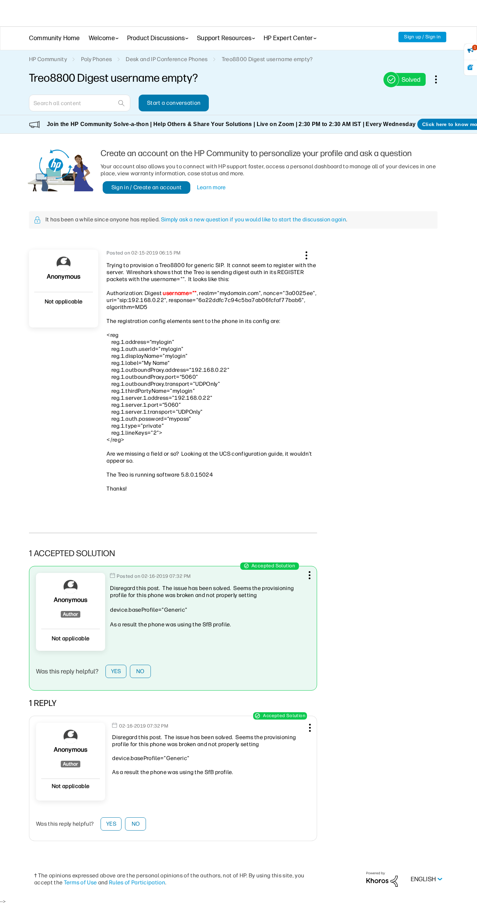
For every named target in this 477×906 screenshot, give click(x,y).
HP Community (48, 59)
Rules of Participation (137, 882)
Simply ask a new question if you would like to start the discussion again (253, 219)
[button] (306, 254)
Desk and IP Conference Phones (166, 59)
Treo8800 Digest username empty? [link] (267, 59)
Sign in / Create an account (146, 187)
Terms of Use (80, 882)
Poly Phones (96, 59)
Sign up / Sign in (422, 37)
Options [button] (440, 79)
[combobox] (79, 103)
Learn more (211, 187)
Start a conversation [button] (173, 103)
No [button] (140, 671)
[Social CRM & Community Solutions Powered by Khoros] (382, 879)
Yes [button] (116, 671)
